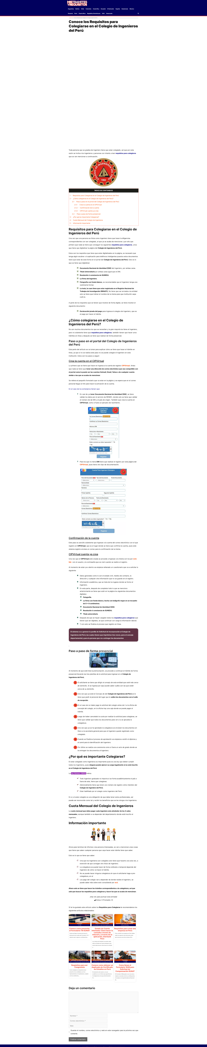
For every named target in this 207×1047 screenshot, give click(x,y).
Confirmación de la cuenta (86, 208)
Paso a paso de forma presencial (86, 214)
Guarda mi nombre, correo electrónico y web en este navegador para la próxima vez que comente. (104, 1032)
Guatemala (125, 9)
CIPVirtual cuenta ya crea (86, 211)
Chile (82, 9)
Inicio (70, 17)
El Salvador (110, 9)
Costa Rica (96, 9)
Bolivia (77, 9)
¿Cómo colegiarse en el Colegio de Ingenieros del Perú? (91, 199)
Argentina (71, 9)
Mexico (132, 9)
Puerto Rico (82, 13)
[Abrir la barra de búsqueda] (138, 13)
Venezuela (109, 13)
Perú (75, 13)
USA (103, 13)
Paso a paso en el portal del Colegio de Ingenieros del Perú (95, 202)
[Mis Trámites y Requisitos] (77, 3)
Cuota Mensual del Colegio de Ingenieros (86, 220)
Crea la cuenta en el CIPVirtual (88, 205)
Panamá (70, 13)
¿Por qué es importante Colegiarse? (84, 217)
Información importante (80, 223)
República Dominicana (93, 13)
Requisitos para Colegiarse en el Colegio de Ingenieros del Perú (94, 195)
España (118, 9)
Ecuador (103, 9)
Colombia (88, 9)
